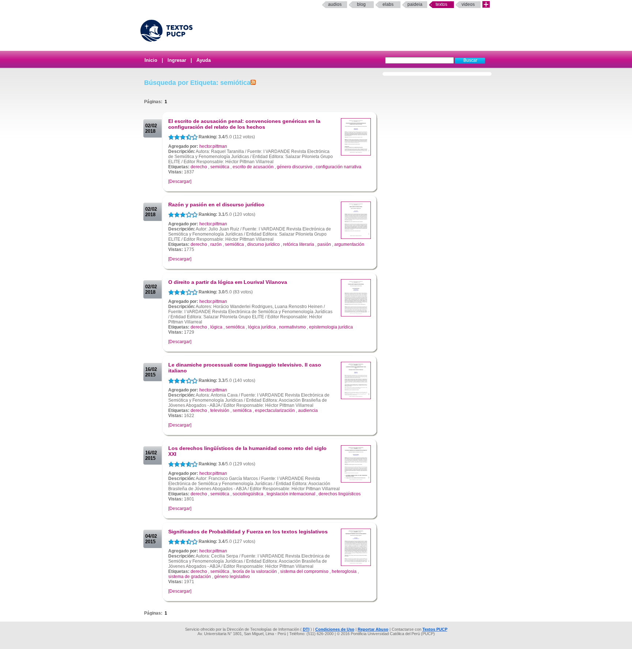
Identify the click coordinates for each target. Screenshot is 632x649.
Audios (335, 4)
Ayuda (203, 60)
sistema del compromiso (304, 571)
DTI (306, 629)
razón (216, 244)
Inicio (150, 60)
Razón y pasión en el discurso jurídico (216, 204)
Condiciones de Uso (334, 629)
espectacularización (275, 410)
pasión (324, 244)
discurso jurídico (263, 244)
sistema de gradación (189, 576)
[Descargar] (179, 181)
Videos (468, 4)
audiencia (308, 410)
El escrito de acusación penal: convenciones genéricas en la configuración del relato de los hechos (244, 124)
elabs (388, 4)
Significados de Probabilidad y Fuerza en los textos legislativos (248, 531)
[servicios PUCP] (486, 4)
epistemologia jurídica (331, 327)
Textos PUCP (434, 629)
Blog (361, 4)
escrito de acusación (253, 166)
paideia (414, 4)
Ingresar (177, 60)
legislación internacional (291, 493)
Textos (441, 4)
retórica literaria (298, 244)
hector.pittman (213, 146)
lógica (216, 327)
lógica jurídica (262, 327)
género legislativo (232, 576)
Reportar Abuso (373, 629)
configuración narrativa (338, 166)
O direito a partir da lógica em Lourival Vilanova (227, 282)
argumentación (349, 244)
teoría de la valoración (255, 571)
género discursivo (294, 166)
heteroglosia (344, 571)
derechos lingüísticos (340, 493)
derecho (199, 166)
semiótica (219, 166)
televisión (219, 410)
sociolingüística (248, 493)
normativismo (292, 327)
